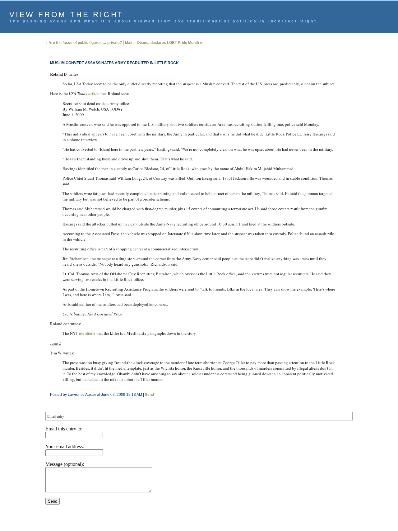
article (94, 94)
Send (149, 394)
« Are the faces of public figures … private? (84, 42)
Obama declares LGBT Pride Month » (169, 42)
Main (129, 42)
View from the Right (66, 14)
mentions (87, 333)
